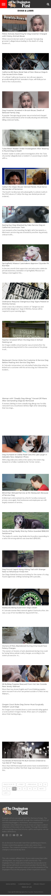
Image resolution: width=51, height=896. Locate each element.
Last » (6, 793)
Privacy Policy (39, 884)
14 (19, 789)
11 (4, 789)
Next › (41, 789)
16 (30, 789)
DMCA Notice (11, 884)
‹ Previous (31, 784)
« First (20, 784)
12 (9, 789)
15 (24, 789)
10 (45, 784)
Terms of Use (27, 887)
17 (35, 789)
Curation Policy (24, 884)
